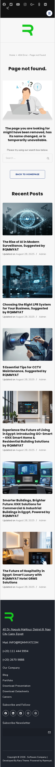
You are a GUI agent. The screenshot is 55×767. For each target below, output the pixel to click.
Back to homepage (27, 174)
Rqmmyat (47, 760)
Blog (5, 675)
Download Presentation (17, 686)
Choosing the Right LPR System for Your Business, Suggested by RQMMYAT (27, 308)
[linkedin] (13, 713)
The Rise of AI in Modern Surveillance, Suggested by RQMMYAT (24, 246)
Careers (7, 697)
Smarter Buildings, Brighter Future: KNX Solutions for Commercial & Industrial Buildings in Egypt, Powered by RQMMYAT (26, 508)
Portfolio (8, 680)
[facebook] (6, 713)
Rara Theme (23, 760)
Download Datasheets (16, 691)
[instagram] (28, 713)
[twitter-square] (21, 713)
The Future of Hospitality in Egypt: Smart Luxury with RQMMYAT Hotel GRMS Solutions (24, 577)
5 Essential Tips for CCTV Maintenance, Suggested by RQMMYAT (24, 371)
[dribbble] (36, 713)
